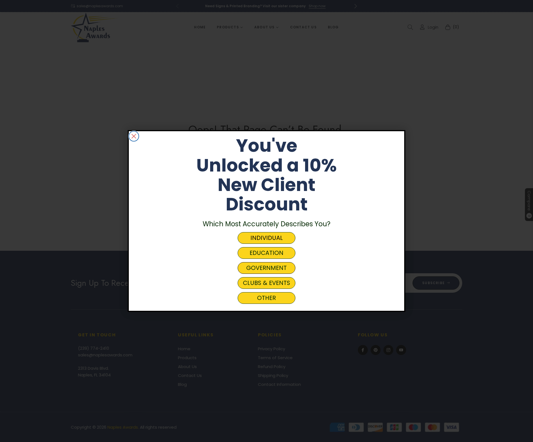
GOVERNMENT (266, 268)
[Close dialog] (134, 136)
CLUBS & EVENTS (266, 283)
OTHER (266, 298)
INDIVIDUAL (266, 238)
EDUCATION (266, 253)
